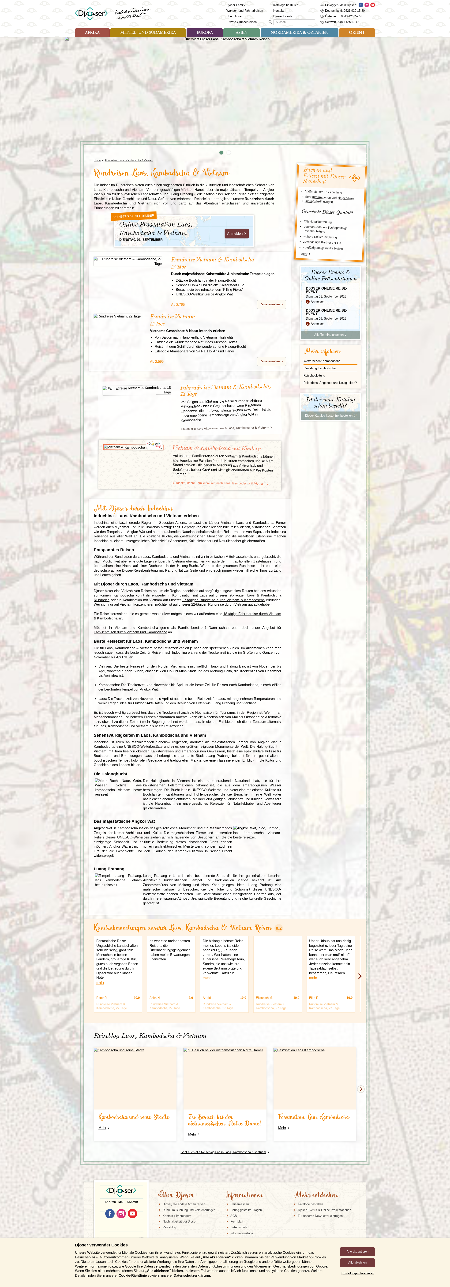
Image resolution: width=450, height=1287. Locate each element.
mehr (100, 982)
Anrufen (110, 1202)
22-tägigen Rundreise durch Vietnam (219, 604)
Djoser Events (282, 16)
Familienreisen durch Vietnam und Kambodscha (130, 632)
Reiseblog (169, 1227)
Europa (205, 33)
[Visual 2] (228, 152)
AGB (233, 1216)
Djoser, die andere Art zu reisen (184, 1204)
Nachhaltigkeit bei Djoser (179, 1221)
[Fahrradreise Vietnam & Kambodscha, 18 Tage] (137, 390)
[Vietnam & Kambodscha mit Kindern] (133, 447)
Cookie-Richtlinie (133, 1275)
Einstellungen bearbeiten (357, 1273)
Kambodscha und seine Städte (133, 1117)
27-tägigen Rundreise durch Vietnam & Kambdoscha (223, 600)
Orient (357, 33)
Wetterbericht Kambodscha (322, 361)
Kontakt (278, 10)
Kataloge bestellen (285, 5)
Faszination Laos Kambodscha (313, 1117)
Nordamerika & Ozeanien (299, 33)
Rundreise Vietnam (187, 323)
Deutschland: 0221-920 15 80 (345, 10)
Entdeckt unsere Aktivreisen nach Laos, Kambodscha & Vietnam (225, 428)
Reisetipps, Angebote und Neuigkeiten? (330, 383)
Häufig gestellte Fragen (246, 1210)
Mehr (304, 254)
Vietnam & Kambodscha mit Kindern (217, 448)
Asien (242, 33)
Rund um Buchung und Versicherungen (189, 1210)
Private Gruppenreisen (241, 22)
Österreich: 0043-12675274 (343, 16)
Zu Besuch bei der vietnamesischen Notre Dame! (224, 1120)
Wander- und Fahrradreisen (244, 10)
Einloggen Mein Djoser (340, 5)
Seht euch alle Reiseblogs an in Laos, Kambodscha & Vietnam (223, 1152)
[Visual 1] (221, 152)
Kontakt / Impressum (177, 1216)
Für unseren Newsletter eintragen (320, 1216)
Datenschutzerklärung (192, 1275)
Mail (121, 1202)
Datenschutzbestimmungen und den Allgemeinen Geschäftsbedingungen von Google (262, 1266)
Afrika (92, 33)
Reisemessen (239, 1204)
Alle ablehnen (357, 1262)
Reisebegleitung (314, 375)
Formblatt (236, 1221)
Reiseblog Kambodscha (320, 368)
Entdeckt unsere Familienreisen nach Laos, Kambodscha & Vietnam (218, 483)
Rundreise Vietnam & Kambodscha (222, 266)
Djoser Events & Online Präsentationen (324, 1210)
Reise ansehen (270, 304)
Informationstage (241, 1233)
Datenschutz (239, 1227)
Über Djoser (234, 16)
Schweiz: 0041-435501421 (343, 22)
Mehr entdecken (315, 1195)
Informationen (244, 1195)
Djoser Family (235, 5)
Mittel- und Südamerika (148, 33)
